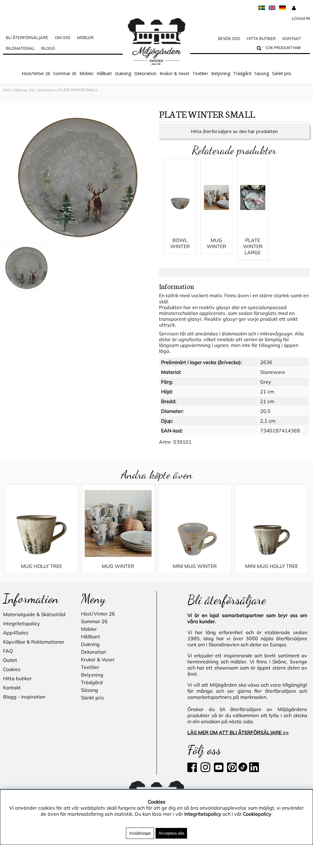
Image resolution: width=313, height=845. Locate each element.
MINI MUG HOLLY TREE (271, 566)
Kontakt (291, 38)
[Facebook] (193, 770)
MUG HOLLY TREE (41, 566)
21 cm (267, 391)
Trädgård (242, 73)
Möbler (86, 73)
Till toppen (12, 98)
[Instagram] (205, 770)
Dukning (123, 73)
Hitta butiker (261, 38)
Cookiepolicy (257, 814)
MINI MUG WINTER (195, 566)
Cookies (11, 669)
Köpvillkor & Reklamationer (33, 642)
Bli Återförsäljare (27, 37)
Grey (265, 382)
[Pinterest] (231, 770)
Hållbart (104, 73)
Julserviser (47, 90)
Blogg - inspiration (24, 697)
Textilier (200, 73)
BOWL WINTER (180, 243)
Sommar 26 (64, 73)
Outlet (10, 660)
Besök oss (229, 38)
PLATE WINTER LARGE (253, 246)
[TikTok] (243, 770)
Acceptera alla (171, 833)
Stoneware (272, 372)
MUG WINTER (216, 243)
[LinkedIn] (254, 770)
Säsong (261, 73)
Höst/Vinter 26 (36, 73)
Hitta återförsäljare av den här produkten (234, 131)
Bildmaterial (20, 48)
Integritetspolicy (21, 623)
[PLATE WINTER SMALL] (78, 173)
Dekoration (145, 73)
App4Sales (15, 633)
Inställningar (140, 833)
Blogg (48, 48)
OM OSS (62, 37)
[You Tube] (218, 770)
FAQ (8, 651)
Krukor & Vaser (175, 73)
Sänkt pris (281, 73)
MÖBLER (85, 37)
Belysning (220, 73)
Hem (7, 90)
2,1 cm (267, 421)
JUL (32, 90)
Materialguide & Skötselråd (34, 614)
